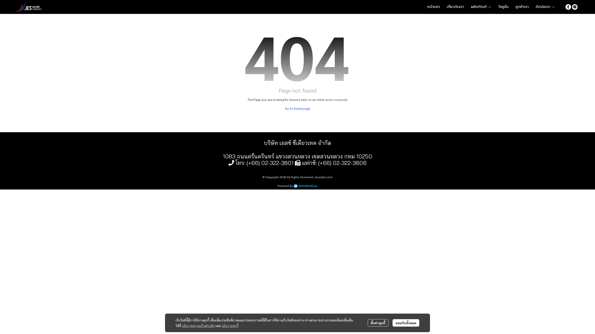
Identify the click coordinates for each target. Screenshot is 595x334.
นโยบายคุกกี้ (230, 326)
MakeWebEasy (307, 186)
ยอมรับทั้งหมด (406, 323)
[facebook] (568, 7)
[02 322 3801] (231, 162)
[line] (575, 7)
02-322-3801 (277, 162)
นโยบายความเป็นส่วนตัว (198, 326)
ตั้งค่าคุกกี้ (378, 323)
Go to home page (297, 108)
